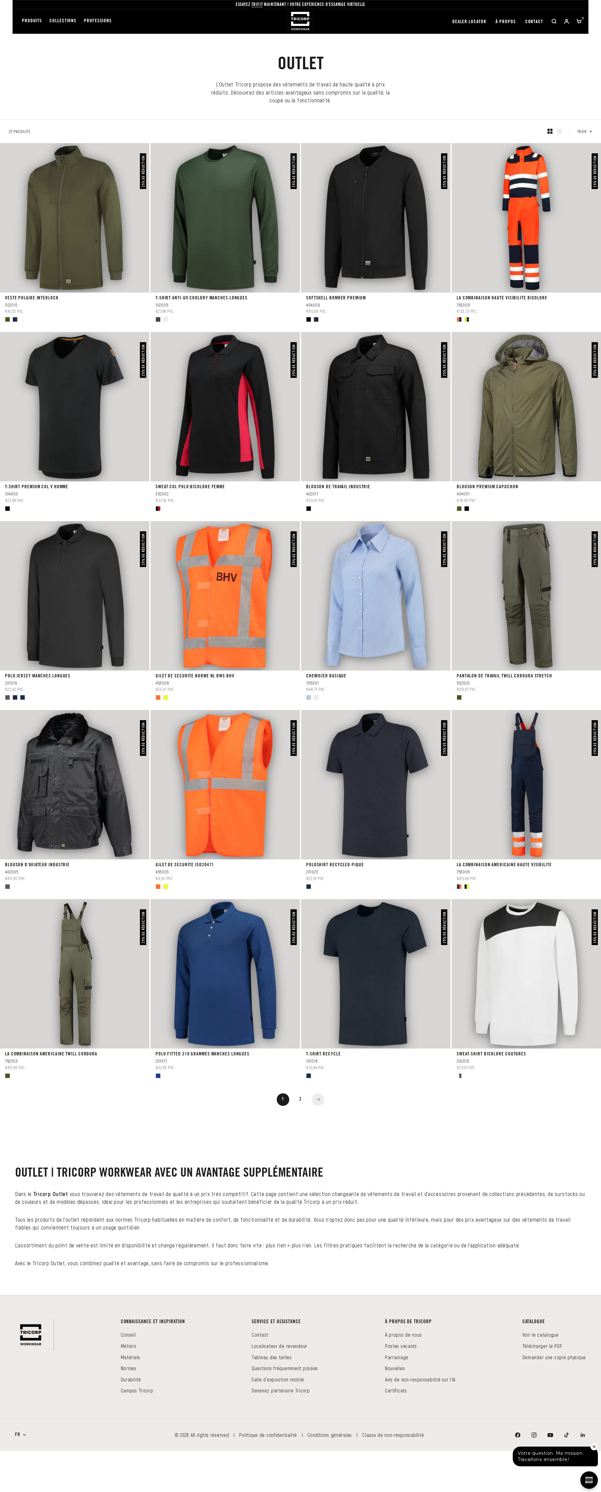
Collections (62, 21)
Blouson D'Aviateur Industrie (37, 890)
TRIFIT (257, 5)
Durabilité (131, 1420)
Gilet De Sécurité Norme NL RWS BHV (195, 692)
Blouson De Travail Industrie (338, 495)
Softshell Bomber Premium (336, 298)
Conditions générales (329, 1476)
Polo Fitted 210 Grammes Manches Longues (202, 1087)
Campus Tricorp (137, 1431)
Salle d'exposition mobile (278, 1420)
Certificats (396, 1431)
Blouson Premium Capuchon (487, 495)
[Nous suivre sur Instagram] (534, 1476)
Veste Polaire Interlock (32, 298)
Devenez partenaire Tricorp (281, 1431)
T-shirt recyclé (323, 1087)
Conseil (128, 1376)
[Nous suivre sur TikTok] (566, 1476)
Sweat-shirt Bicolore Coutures (491, 1087)
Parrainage (396, 1398)
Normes (128, 1409)
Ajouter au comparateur (36, 326)
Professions (98, 21)
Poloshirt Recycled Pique (335, 890)
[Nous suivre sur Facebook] (518, 1476)
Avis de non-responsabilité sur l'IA (420, 1420)
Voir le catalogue (540, 1376)
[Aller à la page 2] (318, 1140)
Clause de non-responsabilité (393, 1476)
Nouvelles (395, 1409)
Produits (32, 21)
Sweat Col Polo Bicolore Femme (190, 495)
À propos (506, 22)
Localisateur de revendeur (279, 1387)
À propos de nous (403, 1376)
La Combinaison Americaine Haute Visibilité (504, 890)
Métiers (128, 1387)
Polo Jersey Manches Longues (37, 692)
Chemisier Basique (326, 692)
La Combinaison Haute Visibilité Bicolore (502, 298)
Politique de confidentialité (268, 1476)
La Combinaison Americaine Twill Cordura (51, 1087)
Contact (534, 22)
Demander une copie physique (554, 1398)
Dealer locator (469, 22)
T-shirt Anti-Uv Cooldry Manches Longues (202, 298)
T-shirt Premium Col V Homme (36, 495)
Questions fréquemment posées (285, 1409)
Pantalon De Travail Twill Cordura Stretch (504, 692)
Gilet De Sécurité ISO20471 (185, 890)
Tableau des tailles (272, 1398)
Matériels (130, 1398)
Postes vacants (401, 1387)
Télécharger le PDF (542, 1387)
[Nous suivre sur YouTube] (550, 1476)
